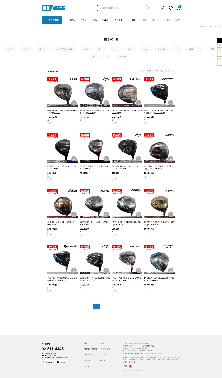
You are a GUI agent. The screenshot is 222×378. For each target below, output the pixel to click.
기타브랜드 (121, 56)
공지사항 (131, 20)
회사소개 (87, 343)
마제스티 (25, 49)
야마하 (85, 49)
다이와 (10, 49)
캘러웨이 (161, 49)
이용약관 (103, 343)
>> (125, 305)
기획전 (83, 20)
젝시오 (130, 49)
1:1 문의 (177, 20)
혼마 (106, 56)
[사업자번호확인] (148, 346)
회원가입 (155, 20)
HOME (201, 26)
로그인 (145, 20)
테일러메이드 (194, 49)
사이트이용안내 (105, 349)
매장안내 (106, 20)
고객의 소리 (88, 366)
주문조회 (166, 20)
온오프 (115, 49)
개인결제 (118, 20)
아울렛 (94, 20)
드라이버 (219, 26)
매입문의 (103, 360)
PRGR (212, 49)
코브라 (177, 49)
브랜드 (73, 20)
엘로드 (100, 49)
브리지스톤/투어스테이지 (64, 49)
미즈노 (41, 49)
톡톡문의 (49, 362)
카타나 (145, 49)
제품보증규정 (88, 355)
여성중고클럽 (210, 26)
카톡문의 (63, 362)
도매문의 (87, 360)
